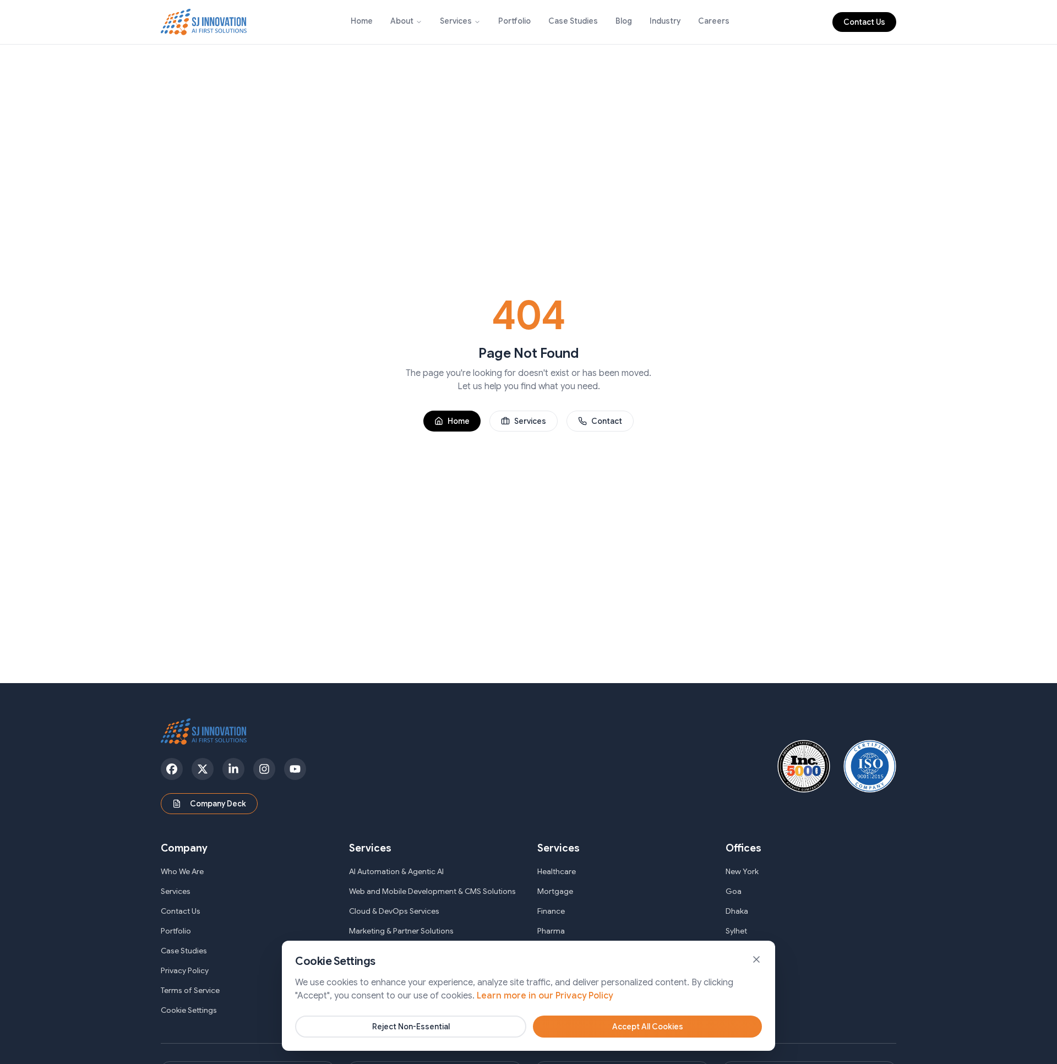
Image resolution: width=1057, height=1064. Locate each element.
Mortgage (555, 891)
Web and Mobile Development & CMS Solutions (432, 891)
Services (456, 21)
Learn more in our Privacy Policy (545, 995)
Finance (551, 911)
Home (362, 21)
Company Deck (218, 804)
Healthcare (556, 871)
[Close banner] (756, 959)
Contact (606, 421)
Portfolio (514, 21)
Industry (665, 21)
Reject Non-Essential (411, 1027)
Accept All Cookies (647, 1027)
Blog (623, 21)
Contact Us (864, 22)
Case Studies (573, 21)
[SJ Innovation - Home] (204, 22)
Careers (713, 21)
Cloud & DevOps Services (394, 911)
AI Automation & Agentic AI (396, 871)
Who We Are (182, 871)
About (401, 21)
